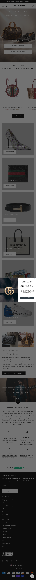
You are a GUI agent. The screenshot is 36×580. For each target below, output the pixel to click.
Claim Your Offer (27, 297)
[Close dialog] (35, 278)
